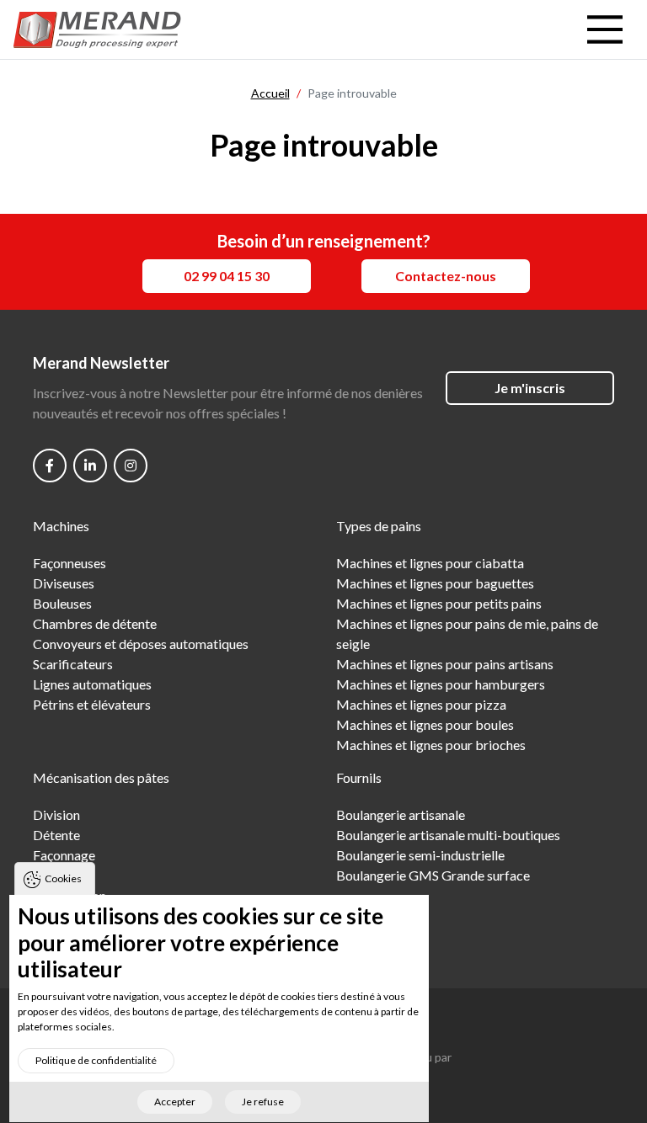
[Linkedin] (90, 465)
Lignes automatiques (92, 684)
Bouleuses (62, 603)
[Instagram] (130, 465)
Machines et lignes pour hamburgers (440, 684)
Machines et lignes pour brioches (431, 745)
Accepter (174, 1101)
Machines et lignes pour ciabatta (430, 563)
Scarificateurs (73, 664)
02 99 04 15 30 (227, 276)
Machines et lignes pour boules (425, 724)
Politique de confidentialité (96, 1060)
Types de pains (378, 526)
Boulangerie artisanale (400, 814)
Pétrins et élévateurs (92, 704)
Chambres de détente (95, 623)
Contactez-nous (445, 276)
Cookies (63, 878)
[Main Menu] (604, 29)
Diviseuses (63, 583)
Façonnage (64, 855)
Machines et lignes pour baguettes (435, 583)
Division (56, 814)
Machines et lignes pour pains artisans (444, 664)
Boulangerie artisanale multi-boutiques (448, 835)
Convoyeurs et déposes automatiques (141, 644)
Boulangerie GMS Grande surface (433, 875)
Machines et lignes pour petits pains (439, 603)
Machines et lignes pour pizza (421, 704)
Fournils (359, 777)
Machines (61, 526)
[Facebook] (50, 465)
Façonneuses (69, 563)
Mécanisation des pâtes (101, 777)
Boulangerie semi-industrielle (420, 855)
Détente (56, 835)
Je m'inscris (530, 388)
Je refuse (263, 1101)
